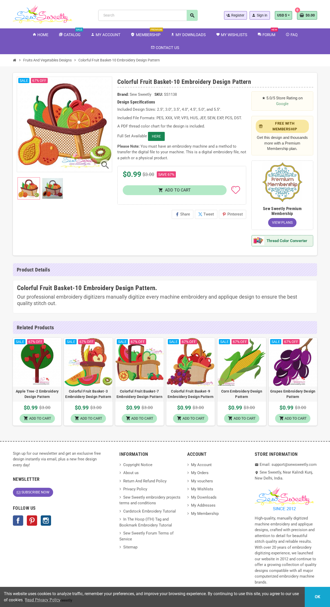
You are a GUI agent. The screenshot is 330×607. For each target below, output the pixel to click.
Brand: (123, 94)
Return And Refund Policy (145, 481)
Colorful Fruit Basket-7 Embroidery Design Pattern (139, 394)
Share (182, 214)
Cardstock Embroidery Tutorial (149, 511)
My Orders (200, 472)
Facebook (18, 520)
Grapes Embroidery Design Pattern (293, 394)
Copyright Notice (137, 464)
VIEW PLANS (282, 222)
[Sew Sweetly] (42, 13)
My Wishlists (202, 489)
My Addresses (203, 505)
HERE (156, 136)
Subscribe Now (35, 492)
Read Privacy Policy (43, 599)
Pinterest (232, 214)
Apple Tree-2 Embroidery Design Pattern (37, 394)
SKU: (158, 94)
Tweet (206, 214)
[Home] (15, 60)
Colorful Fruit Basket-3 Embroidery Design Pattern (88, 394)
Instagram (46, 520)
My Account (201, 464)
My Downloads (204, 497)
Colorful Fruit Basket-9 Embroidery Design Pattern (190, 394)
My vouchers (202, 481)
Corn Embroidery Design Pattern (241, 394)
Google (282, 103)
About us (131, 472)
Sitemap (130, 547)
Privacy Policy (135, 489)
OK (317, 596)
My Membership (205, 513)
